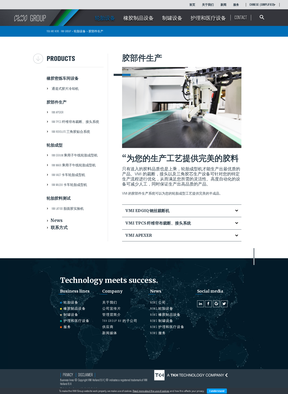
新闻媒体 (109, 333)
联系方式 (59, 227)
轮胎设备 (70, 302)
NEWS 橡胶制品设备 (165, 315)
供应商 (107, 327)
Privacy (68, 374)
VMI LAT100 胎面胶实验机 (68, 209)
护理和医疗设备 (76, 321)
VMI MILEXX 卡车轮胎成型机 (69, 185)
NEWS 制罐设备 (161, 321)
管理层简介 (111, 315)
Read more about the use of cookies (151, 391)
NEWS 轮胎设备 (161, 309)
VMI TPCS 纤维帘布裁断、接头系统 (75, 122)
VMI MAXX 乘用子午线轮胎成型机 (74, 165)
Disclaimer (85, 374)
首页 (192, 5)
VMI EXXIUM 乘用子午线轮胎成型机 (75, 155)
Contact (240, 17)
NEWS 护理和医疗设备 (167, 327)
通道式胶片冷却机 (65, 89)
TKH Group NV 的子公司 (119, 321)
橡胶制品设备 (74, 309)
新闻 (223, 5)
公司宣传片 (111, 309)
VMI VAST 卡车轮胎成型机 (68, 175)
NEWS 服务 (158, 333)
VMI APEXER (57, 112)
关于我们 (208, 5)
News (57, 220)
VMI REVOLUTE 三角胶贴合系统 (71, 132)
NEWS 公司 (158, 302)
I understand (216, 391)
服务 (236, 5)
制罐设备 (70, 315)
